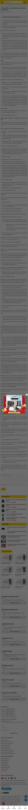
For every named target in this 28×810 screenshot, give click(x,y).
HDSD (25, 808)
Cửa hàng (14, 808)
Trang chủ (3, 808)
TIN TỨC (19, 808)
